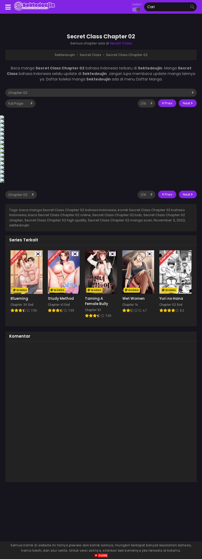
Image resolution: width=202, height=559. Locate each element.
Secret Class (121, 43)
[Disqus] (101, 411)
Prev (168, 103)
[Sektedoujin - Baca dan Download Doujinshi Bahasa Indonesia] (34, 10)
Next (187, 103)
